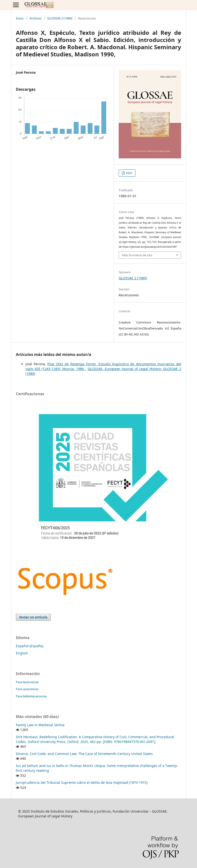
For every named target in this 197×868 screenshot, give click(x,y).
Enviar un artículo (33, 617)
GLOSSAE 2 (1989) (59, 18)
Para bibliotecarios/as (31, 696)
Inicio (20, 18)
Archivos (35, 18)
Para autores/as (27, 689)
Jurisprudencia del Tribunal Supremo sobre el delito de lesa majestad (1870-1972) (82, 782)
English (22, 653)
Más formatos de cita (137, 255)
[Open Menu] (16, 5)
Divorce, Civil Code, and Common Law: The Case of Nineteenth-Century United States (84, 753)
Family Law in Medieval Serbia (40, 725)
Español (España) (29, 646)
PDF (128, 173)
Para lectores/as (27, 682)
